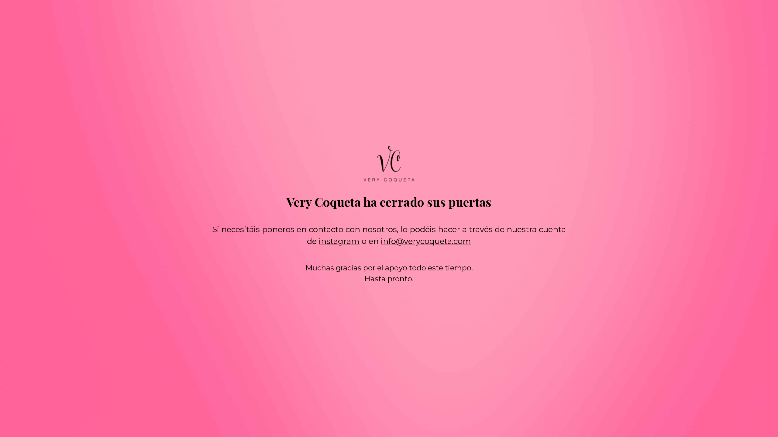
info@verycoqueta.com (426, 241)
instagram (339, 241)
